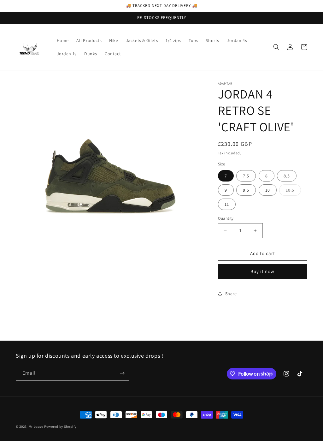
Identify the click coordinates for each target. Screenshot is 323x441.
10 (267, 190)
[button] (276, 47)
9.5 (246, 190)
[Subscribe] (122, 373)
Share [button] (231, 293)
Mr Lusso (36, 426)
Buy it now (262, 271)
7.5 (246, 176)
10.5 (293, 191)
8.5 (287, 176)
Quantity (226, 218)
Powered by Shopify (60, 426)
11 (227, 204)
